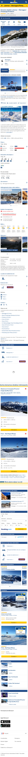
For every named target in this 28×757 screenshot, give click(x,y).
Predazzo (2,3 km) (6, 317)
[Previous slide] (2, 84)
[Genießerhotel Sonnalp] (4, 504)
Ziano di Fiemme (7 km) (7, 324)
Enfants (8, 523)
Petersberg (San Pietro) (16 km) (9, 332)
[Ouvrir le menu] (2, 2)
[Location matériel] (8, 103)
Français (6, 733)
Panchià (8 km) (5, 328)
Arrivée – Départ (4, 514)
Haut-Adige (6, 52)
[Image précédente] (2, 577)
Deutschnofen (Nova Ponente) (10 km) (11, 330)
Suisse (5, 435)
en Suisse (15, 615)
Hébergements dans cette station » (10, 187)
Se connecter (18, 741)
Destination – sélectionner (6, 518)
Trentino (15, 53)
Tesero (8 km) (5, 326)
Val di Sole (18, 392)
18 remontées (10, 96)
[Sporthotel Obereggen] (4, 496)
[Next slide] (26, 84)
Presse (2, 744)
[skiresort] (14, 2)
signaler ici (3, 338)
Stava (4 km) (5, 321)
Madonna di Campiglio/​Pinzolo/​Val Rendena (10, 393)
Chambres (14, 523)
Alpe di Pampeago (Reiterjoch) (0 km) (10, 315)
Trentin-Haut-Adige (8, 53)
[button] (6, 529)
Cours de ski (23, 103)
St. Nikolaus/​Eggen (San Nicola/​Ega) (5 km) (12, 323)
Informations (14, 429)
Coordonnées (4, 738)
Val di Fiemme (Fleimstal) (19, 477)
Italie (19, 51)
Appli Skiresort (5, 718)
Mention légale (4, 741)
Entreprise (17, 738)
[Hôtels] (1, 103)
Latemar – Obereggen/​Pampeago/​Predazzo (16, 5)
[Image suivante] (26, 577)
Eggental (17, 476)
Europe (2, 392)
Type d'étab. (20, 523)
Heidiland (14, 435)
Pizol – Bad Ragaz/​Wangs (8, 433)
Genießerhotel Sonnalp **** (17, 501)
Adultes (2, 523)
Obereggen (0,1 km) (6, 313)
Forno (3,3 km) (5, 319)
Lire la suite (9, 132)
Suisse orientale (9, 435)
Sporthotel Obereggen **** (17, 492)
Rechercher (20, 529)
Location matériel (13, 103)
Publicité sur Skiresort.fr (7, 747)
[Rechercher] (26, 2)
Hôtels (4, 103)
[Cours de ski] (19, 103)
